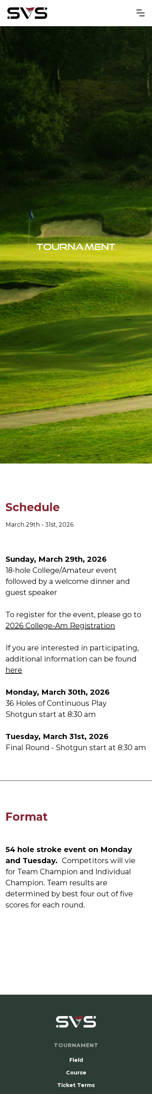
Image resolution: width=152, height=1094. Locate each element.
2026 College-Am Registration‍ (60, 625)
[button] (141, 13)
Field (76, 1060)
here (14, 670)
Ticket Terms (76, 1085)
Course (76, 1073)
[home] (27, 13)
